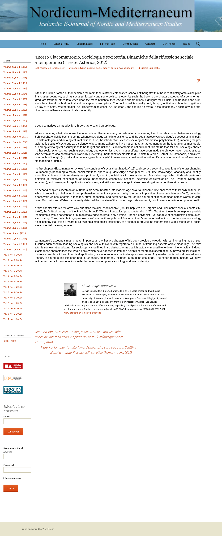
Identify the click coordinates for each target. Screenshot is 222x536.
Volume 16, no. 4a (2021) (15, 142)
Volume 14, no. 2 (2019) (15, 179)
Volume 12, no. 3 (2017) (15, 206)
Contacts (150, 43)
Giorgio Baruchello (150, 67)
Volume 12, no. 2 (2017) (15, 211)
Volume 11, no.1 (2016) (14, 233)
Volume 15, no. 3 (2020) (15, 163)
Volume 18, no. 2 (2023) (15, 99)
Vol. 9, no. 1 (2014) (12, 270)
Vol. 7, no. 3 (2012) (12, 292)
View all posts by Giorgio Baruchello (84, 312)
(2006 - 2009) (9, 340)
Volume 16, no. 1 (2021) (15, 158)
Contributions (130, 43)
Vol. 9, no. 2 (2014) (12, 265)
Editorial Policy (61, 43)
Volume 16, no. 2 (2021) (15, 152)
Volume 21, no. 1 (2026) (15, 72)
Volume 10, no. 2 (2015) (15, 243)
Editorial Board (85, 43)
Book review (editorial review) (49, 67)
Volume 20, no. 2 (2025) (15, 77)
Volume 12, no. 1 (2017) (15, 217)
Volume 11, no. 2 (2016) (15, 227)
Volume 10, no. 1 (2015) (15, 249)
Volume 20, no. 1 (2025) (15, 82)
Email (6, 416)
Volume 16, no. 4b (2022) (15, 136)
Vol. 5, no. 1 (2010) (12, 319)
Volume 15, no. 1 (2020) (15, 174)
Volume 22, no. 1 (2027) (15, 66)
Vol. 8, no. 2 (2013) (12, 281)
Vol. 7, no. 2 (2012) (12, 297)
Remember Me (14, 478)
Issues (186, 43)
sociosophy (128, 67)
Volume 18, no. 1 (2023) (15, 104)
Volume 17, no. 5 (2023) (15, 109)
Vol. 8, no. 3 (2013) (12, 276)
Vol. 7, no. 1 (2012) (12, 303)
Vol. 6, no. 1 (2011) (12, 313)
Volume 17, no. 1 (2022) (15, 131)
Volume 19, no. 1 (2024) (15, 93)
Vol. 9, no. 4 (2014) (12, 254)
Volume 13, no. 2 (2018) (15, 190)
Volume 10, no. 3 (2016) (15, 238)
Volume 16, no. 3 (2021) (15, 147)
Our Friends (169, 43)
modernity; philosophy (83, 67)
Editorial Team (107, 43)
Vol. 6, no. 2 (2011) (12, 308)
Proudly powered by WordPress (37, 528)
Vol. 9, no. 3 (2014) (12, 260)
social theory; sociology (108, 67)
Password (8, 465)
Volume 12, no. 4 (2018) (15, 201)
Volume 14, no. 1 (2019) (15, 184)
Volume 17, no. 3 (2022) (15, 120)
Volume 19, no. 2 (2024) (15, 88)
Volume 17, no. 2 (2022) (15, 125)
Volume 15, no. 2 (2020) (15, 168)
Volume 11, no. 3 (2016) (15, 222)
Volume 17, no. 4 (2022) (15, 115)
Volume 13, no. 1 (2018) (15, 195)
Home (43, 43)
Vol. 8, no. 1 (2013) (12, 286)
